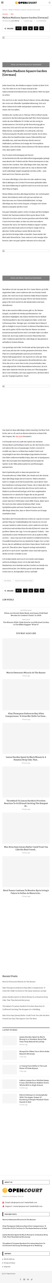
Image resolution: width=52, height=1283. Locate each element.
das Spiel (19, 436)
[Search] (49, 3)
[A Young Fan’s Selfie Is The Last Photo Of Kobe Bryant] (9, 1069)
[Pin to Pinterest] (36, 28)
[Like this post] (19, 28)
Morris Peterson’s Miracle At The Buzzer (26, 673)
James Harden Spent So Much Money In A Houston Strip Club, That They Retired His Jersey (33, 1039)
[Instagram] (24, 1280)
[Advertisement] (26, 941)
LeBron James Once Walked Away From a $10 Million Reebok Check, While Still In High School (34, 1082)
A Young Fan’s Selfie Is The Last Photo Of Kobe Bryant (33, 1067)
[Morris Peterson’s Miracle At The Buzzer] (26, 653)
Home (4, 10)
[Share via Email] (41, 28)
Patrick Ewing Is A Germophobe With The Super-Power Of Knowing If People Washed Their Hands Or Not (34, 1098)
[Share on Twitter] (30, 28)
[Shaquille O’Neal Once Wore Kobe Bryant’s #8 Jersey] (9, 1055)
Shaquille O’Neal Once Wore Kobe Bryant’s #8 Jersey (34, 1053)
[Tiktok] (31, 1280)
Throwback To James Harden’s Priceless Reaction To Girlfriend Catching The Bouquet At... (26, 803)
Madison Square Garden (24, 581)
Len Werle (15, 21)
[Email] (28, 1280)
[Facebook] (20, 1280)
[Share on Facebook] (25, 28)
